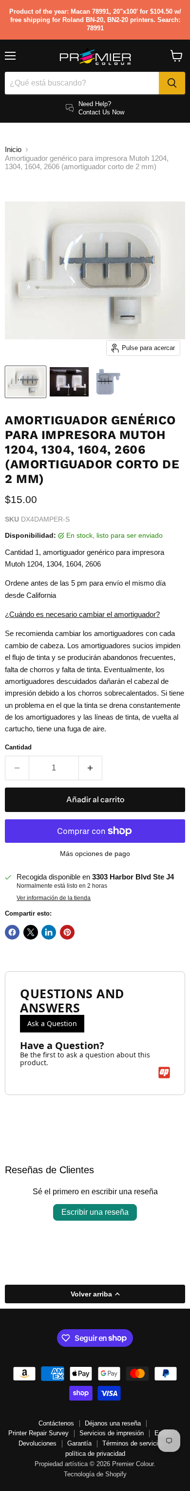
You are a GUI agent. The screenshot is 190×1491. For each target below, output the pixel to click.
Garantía (79, 1443)
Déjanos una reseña (113, 1423)
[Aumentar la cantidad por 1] (91, 768)
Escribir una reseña (95, 1212)
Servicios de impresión (111, 1433)
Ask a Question (52, 1023)
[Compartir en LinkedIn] (48, 932)
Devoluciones (38, 1443)
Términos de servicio (131, 1443)
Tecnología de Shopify (95, 1474)
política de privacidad (95, 1453)
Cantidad (18, 747)
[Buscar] (172, 83)
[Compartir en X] (30, 932)
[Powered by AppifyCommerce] (164, 1072)
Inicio (13, 149)
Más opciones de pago (95, 853)
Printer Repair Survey (38, 1433)
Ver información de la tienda (54, 898)
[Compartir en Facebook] (12, 932)
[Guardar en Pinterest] (67, 932)
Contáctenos (56, 1423)
